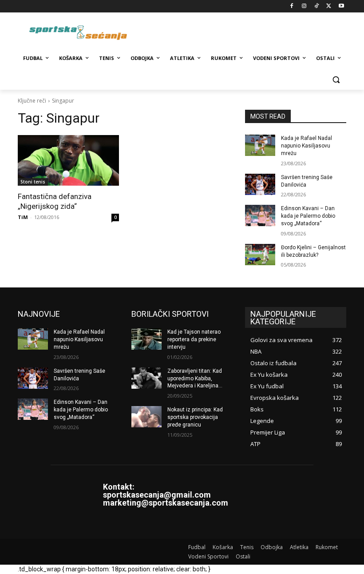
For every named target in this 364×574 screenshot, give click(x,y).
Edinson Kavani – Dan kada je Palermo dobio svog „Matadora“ (308, 216)
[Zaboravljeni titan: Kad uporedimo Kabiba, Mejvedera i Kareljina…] (146, 378)
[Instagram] (304, 6)
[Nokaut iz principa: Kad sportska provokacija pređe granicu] (146, 416)
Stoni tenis (32, 182)
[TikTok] (317, 6)
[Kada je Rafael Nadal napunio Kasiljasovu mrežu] (260, 145)
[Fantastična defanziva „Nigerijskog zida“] (68, 160)
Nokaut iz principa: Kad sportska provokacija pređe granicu (195, 417)
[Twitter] (329, 6)
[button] (335, 79)
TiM (23, 217)
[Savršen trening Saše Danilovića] (260, 184)
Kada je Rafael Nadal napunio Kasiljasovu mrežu (306, 145)
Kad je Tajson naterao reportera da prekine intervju (194, 339)
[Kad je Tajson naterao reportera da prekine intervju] (146, 339)
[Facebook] (292, 6)
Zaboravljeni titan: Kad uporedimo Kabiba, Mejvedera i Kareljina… (194, 378)
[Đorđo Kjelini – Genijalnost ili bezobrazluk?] (260, 254)
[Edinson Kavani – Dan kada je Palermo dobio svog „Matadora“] (260, 215)
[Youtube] (341, 6)
